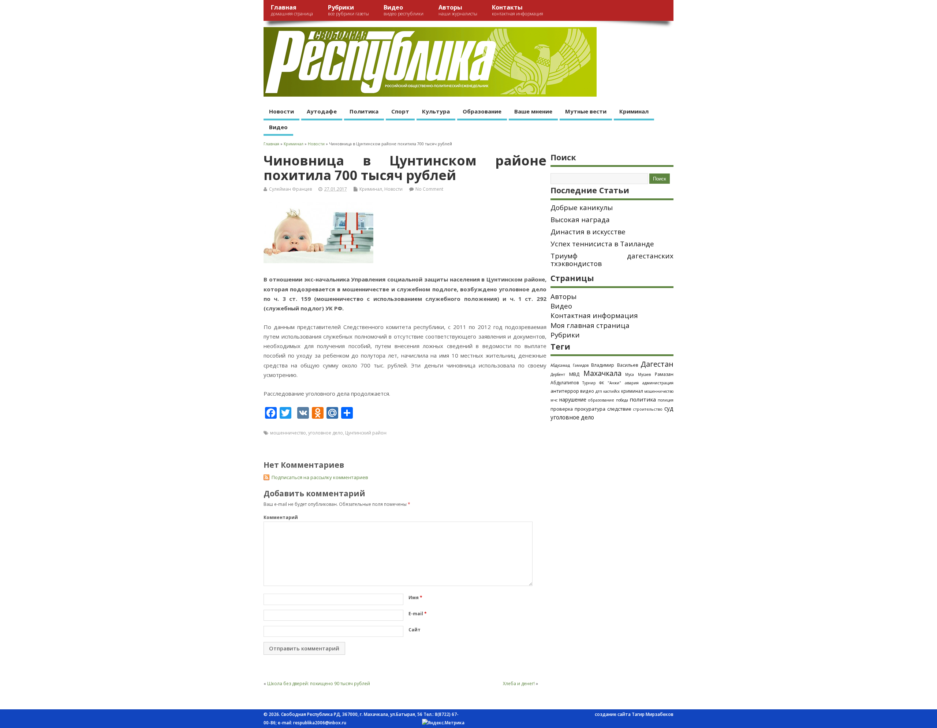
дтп (599, 391)
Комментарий (281, 517)
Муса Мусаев (638, 374)
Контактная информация (594, 315)
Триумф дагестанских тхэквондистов (611, 259)
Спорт (400, 111)
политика (643, 399)
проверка (561, 409)
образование (601, 400)
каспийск (611, 391)
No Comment (429, 189)
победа (622, 400)
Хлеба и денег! (519, 683)
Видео (403, 10)
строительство (647, 409)
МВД (574, 374)
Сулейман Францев (290, 189)
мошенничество (288, 433)
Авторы (457, 10)
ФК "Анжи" (610, 382)
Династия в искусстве (588, 231)
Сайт (414, 630)
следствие (619, 409)
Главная (292, 10)
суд (668, 408)
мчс (553, 400)
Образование (482, 111)
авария (632, 382)
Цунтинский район (366, 433)
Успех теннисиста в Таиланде (602, 244)
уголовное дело (325, 433)
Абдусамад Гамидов (569, 365)
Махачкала (602, 373)
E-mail (417, 614)
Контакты (517, 10)
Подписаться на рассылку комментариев (320, 477)
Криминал (634, 111)
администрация (657, 382)
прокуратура (590, 409)
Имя (415, 597)
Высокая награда (580, 219)
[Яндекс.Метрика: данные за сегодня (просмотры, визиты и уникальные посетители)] (443, 723)
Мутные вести (585, 111)
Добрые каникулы (581, 207)
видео (587, 391)
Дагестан (657, 364)
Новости (281, 111)
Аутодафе (322, 111)
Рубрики (348, 10)
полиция (665, 400)
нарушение (572, 399)
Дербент (557, 374)
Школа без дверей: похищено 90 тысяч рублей (318, 683)
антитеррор (564, 391)
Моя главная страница (590, 325)
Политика (364, 111)
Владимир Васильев (614, 365)
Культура (436, 111)
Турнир (589, 382)
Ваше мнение (533, 111)
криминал (632, 391)
